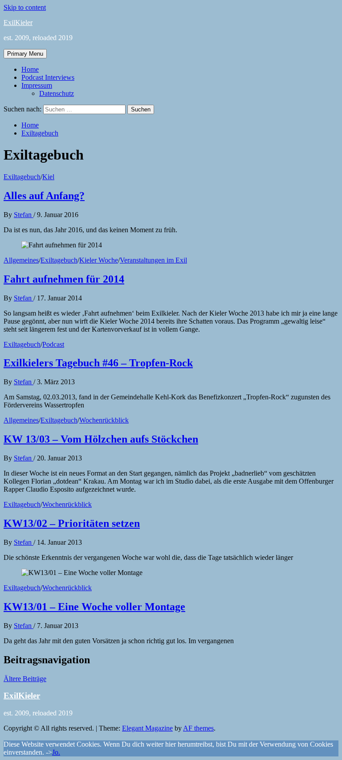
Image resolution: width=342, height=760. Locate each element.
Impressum (36, 85)
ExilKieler (18, 22)
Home (30, 69)
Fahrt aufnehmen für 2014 (64, 279)
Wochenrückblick (104, 420)
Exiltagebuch (22, 177)
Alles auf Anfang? (44, 195)
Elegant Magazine (147, 728)
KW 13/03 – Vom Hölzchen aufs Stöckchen (101, 439)
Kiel (48, 177)
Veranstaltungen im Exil (153, 260)
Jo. (56, 752)
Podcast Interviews (47, 77)
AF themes (198, 728)
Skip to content (25, 7)
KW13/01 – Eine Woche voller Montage (94, 606)
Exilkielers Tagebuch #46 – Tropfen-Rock (98, 363)
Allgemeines (21, 260)
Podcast (53, 344)
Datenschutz (56, 93)
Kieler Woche (98, 260)
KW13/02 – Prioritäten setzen (72, 523)
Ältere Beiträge (25, 678)
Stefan (23, 214)
